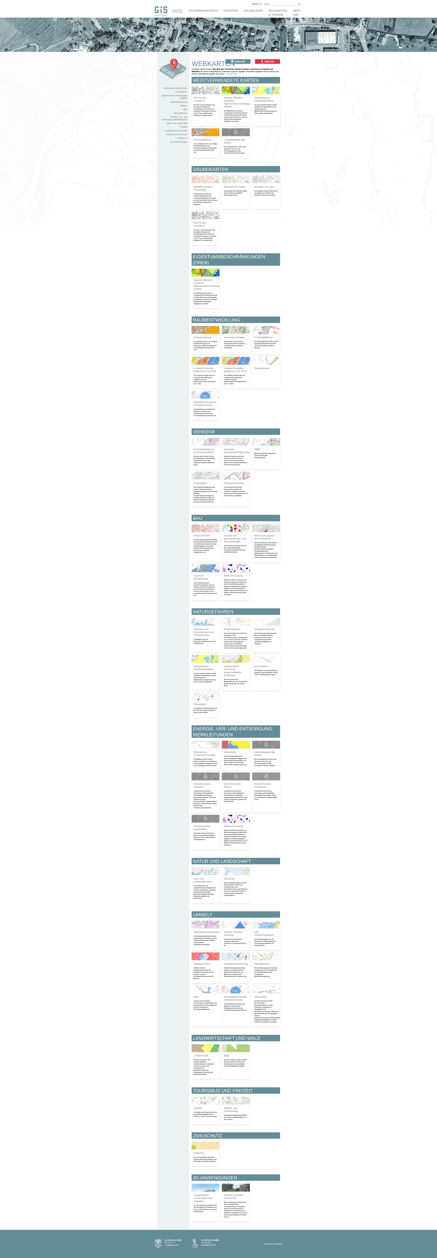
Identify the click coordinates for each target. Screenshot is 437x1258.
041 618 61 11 (170, 1243)
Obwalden (269, 61)
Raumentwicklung (178, 102)
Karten (177, 10)
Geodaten (230, 10)
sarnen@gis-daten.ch (208, 1245)
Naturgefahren (180, 113)
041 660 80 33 (206, 1242)
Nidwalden (240, 61)
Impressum (268, 1244)
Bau (185, 109)
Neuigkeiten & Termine (278, 12)
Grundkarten (181, 92)
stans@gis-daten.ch (172, 1245)
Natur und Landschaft (177, 123)
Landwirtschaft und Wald (175, 131)
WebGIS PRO (232, 74)
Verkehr (183, 106)
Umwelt (183, 127)
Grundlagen (253, 10)
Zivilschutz (182, 138)
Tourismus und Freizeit (176, 134)
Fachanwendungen (203, 10)
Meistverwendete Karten (175, 88)
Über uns (296, 12)
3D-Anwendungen (178, 142)
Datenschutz (277, 1244)
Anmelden (255, 4)
